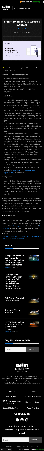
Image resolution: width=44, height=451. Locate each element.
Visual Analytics (33, 408)
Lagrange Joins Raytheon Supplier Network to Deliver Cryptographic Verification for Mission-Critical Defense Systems (13, 281)
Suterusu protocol (18, 226)
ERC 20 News (11, 396)
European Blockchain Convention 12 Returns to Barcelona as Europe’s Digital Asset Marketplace (14, 260)
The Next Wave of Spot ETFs (13, 311)
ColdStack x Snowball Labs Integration (14, 299)
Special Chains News (11, 408)
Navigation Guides (32, 402)
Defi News (33, 391)
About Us (11, 391)
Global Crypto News (33, 396)
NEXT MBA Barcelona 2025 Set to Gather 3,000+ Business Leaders (14, 325)
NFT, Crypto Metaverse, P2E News (11, 402)
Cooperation (22, 413)
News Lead (22, 29)
